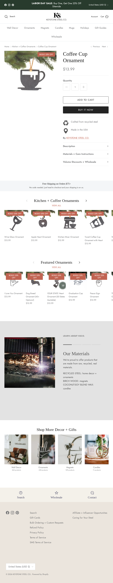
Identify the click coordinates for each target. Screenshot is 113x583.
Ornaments (29, 28)
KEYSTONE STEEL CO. (77, 138)
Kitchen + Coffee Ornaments (23, 46)
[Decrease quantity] (66, 87)
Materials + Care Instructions (78, 154)
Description (69, 146)
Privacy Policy (37, 532)
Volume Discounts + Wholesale (79, 162)
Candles (59, 28)
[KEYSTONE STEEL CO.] (56, 16)
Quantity (67, 80)
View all (56, 205)
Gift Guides (100, 28)
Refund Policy (37, 527)
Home (6, 46)
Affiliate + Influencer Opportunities (90, 513)
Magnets (45, 28)
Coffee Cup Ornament (47, 46)
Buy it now (85, 110)
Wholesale (56, 36)
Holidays (84, 28)
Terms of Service (38, 537)
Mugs (71, 28)
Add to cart (85, 100)
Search (33, 513)
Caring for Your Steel (83, 517)
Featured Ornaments (56, 262)
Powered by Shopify (40, 574)
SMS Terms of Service (40, 542)
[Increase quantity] (83, 87)
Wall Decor (12, 28)
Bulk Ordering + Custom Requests (46, 522)
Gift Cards (35, 517)
